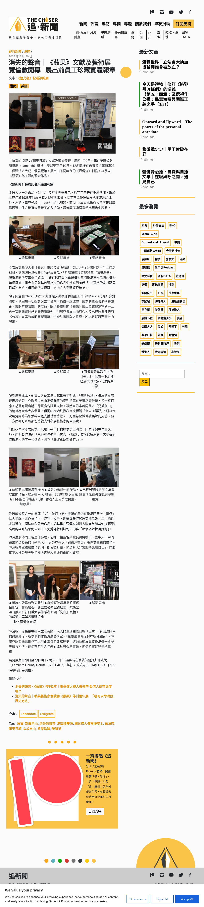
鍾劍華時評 (162, 343)
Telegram (47, 714)
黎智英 (56, 729)
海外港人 (160, 301)
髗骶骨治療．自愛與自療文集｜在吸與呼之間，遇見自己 (165, 176)
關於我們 (143, 24)
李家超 (145, 301)
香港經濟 (160, 352)
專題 (128, 24)
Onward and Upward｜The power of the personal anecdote (167, 126)
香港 (177, 343)
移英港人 (174, 309)
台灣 (182, 259)
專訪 (106, 24)
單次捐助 (162, 24)
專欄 (117, 24)
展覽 (20, 723)
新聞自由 (31, 723)
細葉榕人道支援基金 (89, 723)
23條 (144, 225)
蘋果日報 (15, 729)
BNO (172, 225)
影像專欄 (157, 284)
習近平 (173, 326)
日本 (160, 293)
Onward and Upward (155, 242)
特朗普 (159, 309)
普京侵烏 (174, 293)
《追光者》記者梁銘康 (33, 78)
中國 (177, 242)
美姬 (160, 326)
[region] (102, 895)
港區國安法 (65, 723)
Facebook (28, 714)
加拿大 (170, 259)
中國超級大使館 (151, 250)
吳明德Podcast (165, 267)
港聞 (27, 51)
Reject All (162, 899)
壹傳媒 (180, 276)
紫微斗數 (147, 318)
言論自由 (29, 729)
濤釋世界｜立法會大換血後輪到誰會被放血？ (165, 64)
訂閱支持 (183, 24)
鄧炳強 (173, 335)
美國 (179, 318)
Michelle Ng (149, 233)
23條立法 (158, 225)
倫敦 (158, 259)
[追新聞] (38, 24)
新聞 (83, 24)
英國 (24, 86)
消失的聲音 (47, 723)
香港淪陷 (43, 729)
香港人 (145, 352)
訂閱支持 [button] (95, 811)
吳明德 (145, 267)
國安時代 (147, 276)
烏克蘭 (145, 309)
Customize (136, 899)
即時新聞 (15, 51)
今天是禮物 (173, 250)
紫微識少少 (165, 318)
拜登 (171, 284)
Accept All (187, 899)
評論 (94, 24)
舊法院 (109, 723)
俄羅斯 (145, 259)
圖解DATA (164, 276)
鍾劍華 (145, 343)
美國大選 (147, 326)
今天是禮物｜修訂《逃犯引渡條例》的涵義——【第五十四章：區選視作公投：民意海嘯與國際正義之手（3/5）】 (165, 94)
